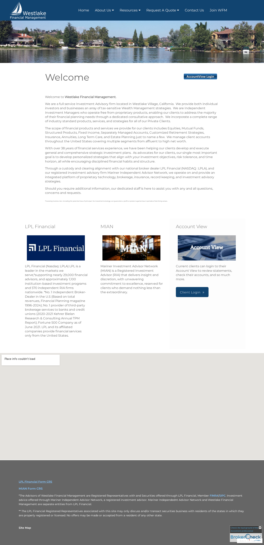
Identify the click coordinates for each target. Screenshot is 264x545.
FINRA (214, 495)
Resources (129, 10)
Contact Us (194, 10)
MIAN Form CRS (31, 488)
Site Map (25, 528)
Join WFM (218, 10)
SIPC (222, 495)
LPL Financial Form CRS (35, 481)
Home (83, 10)
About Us (103, 10)
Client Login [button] (190, 292)
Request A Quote (161, 10)
